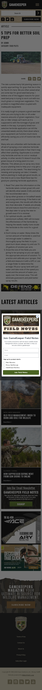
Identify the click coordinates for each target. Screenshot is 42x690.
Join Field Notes (21, 372)
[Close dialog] (37, 316)
